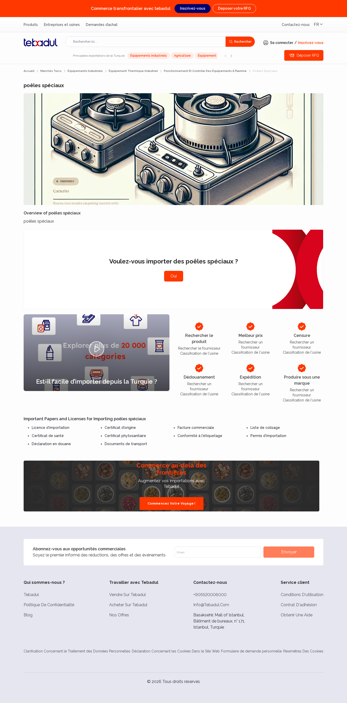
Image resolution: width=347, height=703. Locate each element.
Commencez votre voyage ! (172, 503)
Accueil (29, 71)
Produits (31, 25)
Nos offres (119, 615)
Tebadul (31, 594)
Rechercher (242, 41)
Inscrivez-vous (192, 8)
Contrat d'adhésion (299, 604)
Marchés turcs (50, 71)
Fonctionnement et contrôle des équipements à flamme (205, 71)
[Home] (41, 42)
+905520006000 (210, 594)
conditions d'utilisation (302, 594)
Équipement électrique (215, 55)
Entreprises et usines (62, 25)
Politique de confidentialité (49, 604)
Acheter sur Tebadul (128, 604)
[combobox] (148, 42)
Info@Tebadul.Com (211, 604)
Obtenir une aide (296, 615)
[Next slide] (231, 56)
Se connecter (281, 43)
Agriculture (182, 55)
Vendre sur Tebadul (127, 594)
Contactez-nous (296, 25)
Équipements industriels (148, 55)
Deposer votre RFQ (234, 8)
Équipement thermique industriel (133, 71)
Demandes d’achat (102, 25)
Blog (28, 615)
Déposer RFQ (308, 55)
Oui (173, 276)
